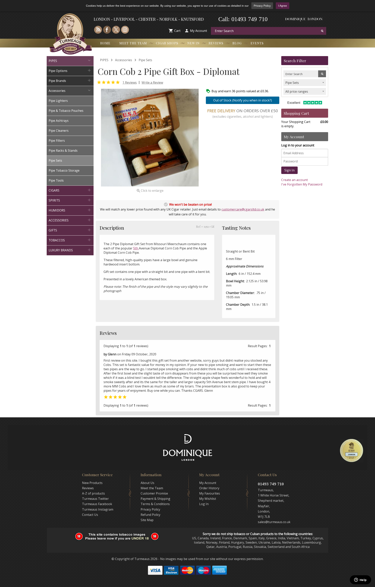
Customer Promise (154, 493)
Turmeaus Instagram (97, 509)
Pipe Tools (56, 180)
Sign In (289, 170)
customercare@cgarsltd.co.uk (242, 209)
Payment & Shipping (155, 498)
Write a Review (152, 82)
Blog (237, 43)
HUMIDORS (70, 210)
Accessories (70, 90)
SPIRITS (70, 200)
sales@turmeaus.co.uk (274, 522)
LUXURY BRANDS (70, 249)
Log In (204, 504)
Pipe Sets (55, 161)
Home (105, 43)
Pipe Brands (70, 80)
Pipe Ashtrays (59, 121)
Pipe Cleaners (59, 131)
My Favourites (209, 493)
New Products (92, 483)
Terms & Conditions (155, 504)
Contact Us (90, 515)
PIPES (70, 60)
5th (136, 248)
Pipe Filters (57, 141)
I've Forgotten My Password (301, 184)
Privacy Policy (262, 5)
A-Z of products (93, 493)
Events (257, 43)
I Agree (282, 5)
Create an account (294, 180)
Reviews (216, 43)
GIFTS (70, 230)
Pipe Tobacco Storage (64, 170)
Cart (177, 31)
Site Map (147, 520)
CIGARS (70, 190)
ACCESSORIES (70, 220)
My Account (198, 31)
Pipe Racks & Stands (63, 151)
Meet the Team (133, 43)
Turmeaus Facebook (97, 504)
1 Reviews (129, 82)
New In (193, 43)
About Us (147, 483)
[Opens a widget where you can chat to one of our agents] (360, 580)
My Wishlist (207, 498)
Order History (209, 488)
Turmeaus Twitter (95, 498)
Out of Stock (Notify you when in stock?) (242, 100)
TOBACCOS (70, 239)
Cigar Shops (167, 43)
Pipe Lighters (58, 101)
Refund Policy (150, 515)
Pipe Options (70, 70)
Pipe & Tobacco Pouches (66, 111)
